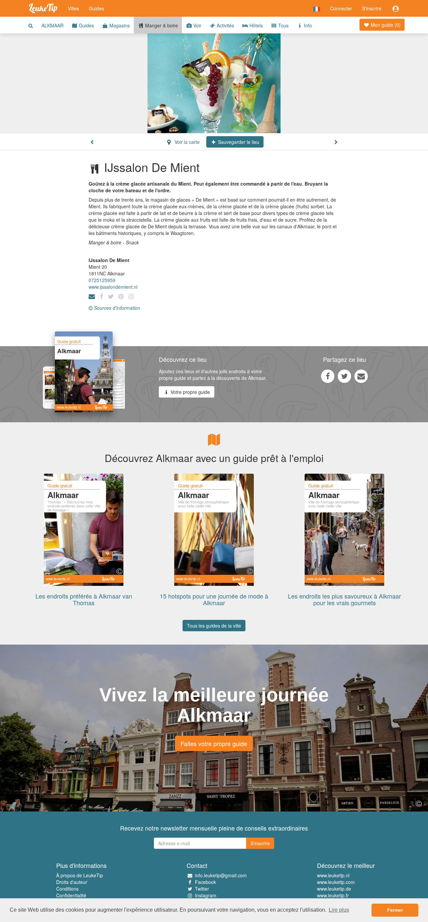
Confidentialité (71, 895)
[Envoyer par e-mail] (361, 376)
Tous (283, 25)
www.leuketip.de (334, 888)
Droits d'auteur (71, 882)
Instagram (205, 895)
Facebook (205, 882)
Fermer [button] (395, 910)
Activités (224, 25)
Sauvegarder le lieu (238, 142)
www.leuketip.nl (333, 875)
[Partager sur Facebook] (327, 376)
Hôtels (255, 25)
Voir (196, 25)
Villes (73, 8)
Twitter (202, 888)
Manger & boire (161, 25)
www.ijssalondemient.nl (113, 286)
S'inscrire (372, 8)
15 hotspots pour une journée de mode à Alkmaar (214, 599)
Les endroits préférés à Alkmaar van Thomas (83, 599)
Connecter (341, 8)
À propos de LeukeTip (79, 875)
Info (307, 25)
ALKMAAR (52, 25)
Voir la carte (186, 142)
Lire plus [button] (339, 910)
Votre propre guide (189, 392)
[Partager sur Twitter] (344, 376)
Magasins (119, 25)
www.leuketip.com (336, 882)
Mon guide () (385, 24)
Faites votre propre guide (214, 743)
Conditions (67, 888)
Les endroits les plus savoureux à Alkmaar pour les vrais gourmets (344, 599)
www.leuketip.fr (333, 895)
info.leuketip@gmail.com (221, 875)
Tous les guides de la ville (214, 625)
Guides (96, 8)
